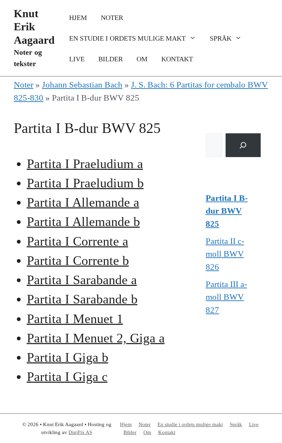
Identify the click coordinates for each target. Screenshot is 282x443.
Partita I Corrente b (78, 261)
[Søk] (243, 145)
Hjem (78, 17)
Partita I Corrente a (77, 241)
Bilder (110, 59)
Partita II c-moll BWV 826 (225, 253)
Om (142, 59)
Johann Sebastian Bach (82, 84)
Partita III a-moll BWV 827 (226, 297)
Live (77, 59)
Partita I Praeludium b (85, 183)
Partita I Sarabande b (82, 299)
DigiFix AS (80, 432)
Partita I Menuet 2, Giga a (96, 338)
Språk (220, 38)
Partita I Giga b (67, 357)
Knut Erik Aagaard (34, 26)
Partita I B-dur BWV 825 (227, 210)
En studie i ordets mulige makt (127, 38)
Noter (112, 17)
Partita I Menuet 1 (75, 319)
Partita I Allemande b (83, 222)
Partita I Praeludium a (85, 164)
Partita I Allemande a (83, 202)
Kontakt (177, 59)
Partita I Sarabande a (82, 280)
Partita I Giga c (67, 377)
